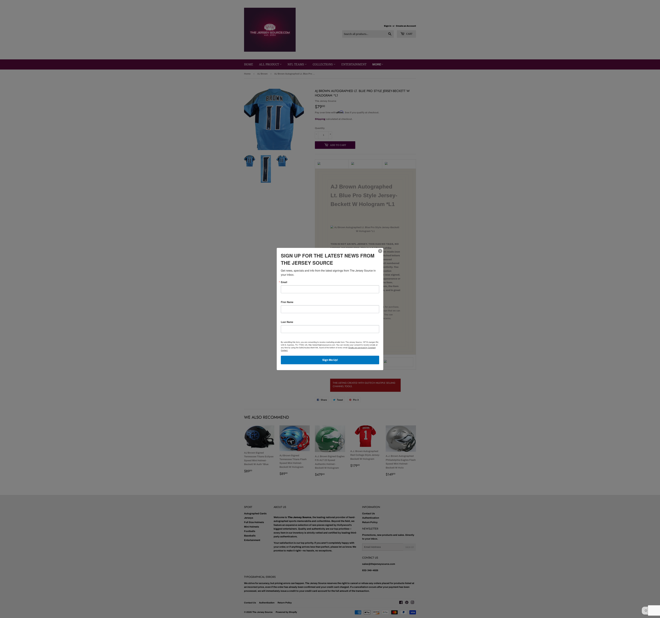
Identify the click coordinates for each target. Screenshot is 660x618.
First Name (287, 302)
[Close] (380, 251)
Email (284, 282)
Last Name (287, 322)
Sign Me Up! (330, 359)
